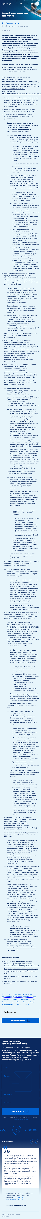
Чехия (19, 1004)
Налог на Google (29, 1002)
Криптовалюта (7, 1002)
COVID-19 (5, 999)
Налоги (14, 999)
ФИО (5, 1068)
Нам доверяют (7, 1141)
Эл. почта (7, 1094)
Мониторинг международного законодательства (19, 997)
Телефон (7, 1103)
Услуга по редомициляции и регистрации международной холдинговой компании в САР (21, 971)
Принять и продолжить (16, 1205)
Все (3, 994)
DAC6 (27, 1004)
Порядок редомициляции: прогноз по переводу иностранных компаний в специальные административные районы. (21, 964)
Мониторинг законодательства (20, 994)
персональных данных (20, 1119)
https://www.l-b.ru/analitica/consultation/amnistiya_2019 (22, 404)
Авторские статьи (13, 23)
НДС (17, 1002)
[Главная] (2, 23)
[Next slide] (37, 1142)
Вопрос (7, 1076)
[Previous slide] (32, 1142)
